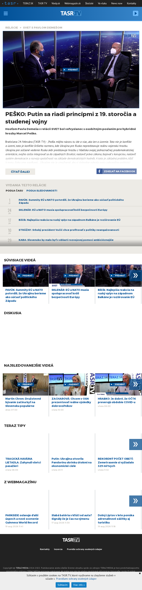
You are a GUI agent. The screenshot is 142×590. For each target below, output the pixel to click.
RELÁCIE (11, 27)
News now (116, 3)
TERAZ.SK (28, 3)
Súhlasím (63, 585)
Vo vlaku (102, 3)
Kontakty (131, 3)
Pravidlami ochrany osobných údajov (76, 578)
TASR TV (42, 3)
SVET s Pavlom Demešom (42, 27)
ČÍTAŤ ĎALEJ (20, 171)
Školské (89, 3)
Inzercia (58, 549)
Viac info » (79, 585)
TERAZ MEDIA (22, 567)
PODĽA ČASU (14, 190)
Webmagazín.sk (73, 3)
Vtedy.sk (56, 3)
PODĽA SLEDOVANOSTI (41, 190)
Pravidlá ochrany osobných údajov (84, 549)
